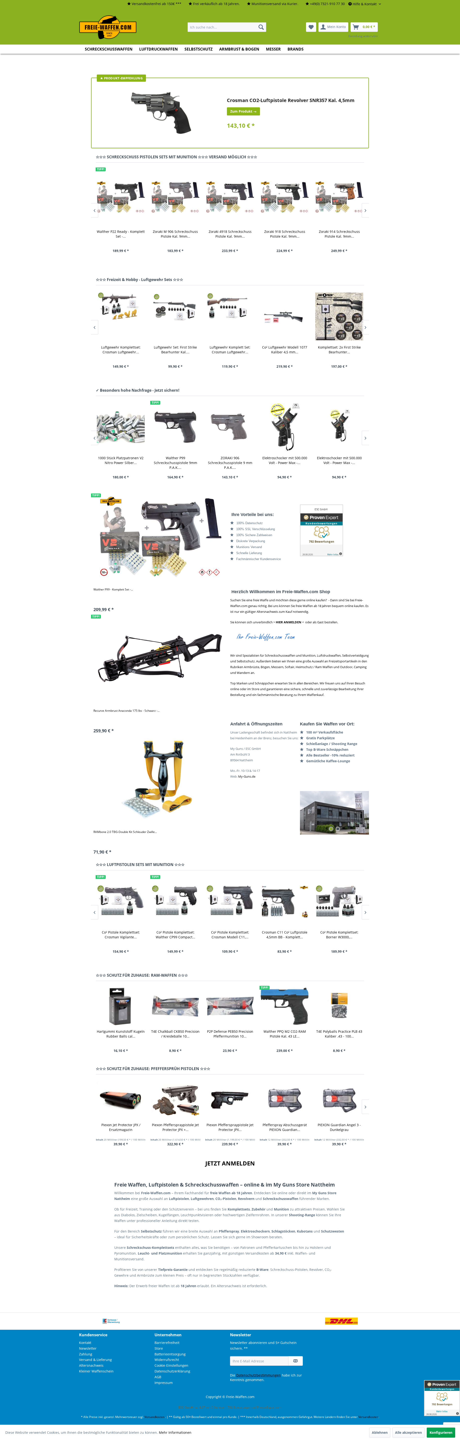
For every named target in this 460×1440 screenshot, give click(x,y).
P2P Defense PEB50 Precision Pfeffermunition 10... (230, 1033)
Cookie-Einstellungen (171, 1365)
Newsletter (88, 1348)
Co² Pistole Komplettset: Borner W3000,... (285, 934)
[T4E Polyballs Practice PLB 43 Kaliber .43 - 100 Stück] (339, 1006)
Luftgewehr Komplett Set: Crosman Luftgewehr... (175, 349)
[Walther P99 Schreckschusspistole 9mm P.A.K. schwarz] (121, 427)
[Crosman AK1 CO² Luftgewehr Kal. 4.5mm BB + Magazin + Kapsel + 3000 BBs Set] (339, 316)
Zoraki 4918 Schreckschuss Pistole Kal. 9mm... (175, 234)
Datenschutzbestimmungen (258, 1375)
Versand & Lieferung (95, 1359)
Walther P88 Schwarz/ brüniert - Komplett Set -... (339, 234)
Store (159, 1348)
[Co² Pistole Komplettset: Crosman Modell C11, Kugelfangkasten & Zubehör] (175, 901)
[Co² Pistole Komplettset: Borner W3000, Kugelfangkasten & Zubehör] (285, 901)
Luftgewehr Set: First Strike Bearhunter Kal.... (120, 349)
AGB (158, 1377)
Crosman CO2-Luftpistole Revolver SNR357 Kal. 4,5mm (291, 100)
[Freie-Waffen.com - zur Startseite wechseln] (108, 27)
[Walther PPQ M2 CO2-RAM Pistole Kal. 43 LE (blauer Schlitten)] (285, 1006)
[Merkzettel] (311, 27)
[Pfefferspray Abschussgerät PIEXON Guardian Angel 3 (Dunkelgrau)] (285, 1099)
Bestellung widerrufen (363, 36)
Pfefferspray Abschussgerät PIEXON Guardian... (285, 1127)
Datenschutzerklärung (172, 1371)
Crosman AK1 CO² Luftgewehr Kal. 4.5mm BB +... (339, 349)
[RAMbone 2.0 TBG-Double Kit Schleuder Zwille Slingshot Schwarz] (160, 779)
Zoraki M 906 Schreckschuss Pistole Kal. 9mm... (120, 234)
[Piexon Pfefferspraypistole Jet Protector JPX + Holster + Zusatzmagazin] (175, 1099)
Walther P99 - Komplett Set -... (113, 589)
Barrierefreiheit (167, 1342)
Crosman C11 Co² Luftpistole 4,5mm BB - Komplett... (230, 934)
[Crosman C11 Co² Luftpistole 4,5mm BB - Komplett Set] (230, 901)
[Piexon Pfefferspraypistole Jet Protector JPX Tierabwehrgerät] (230, 1099)
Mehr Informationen (175, 1432)
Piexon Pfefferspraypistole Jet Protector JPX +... (175, 1127)
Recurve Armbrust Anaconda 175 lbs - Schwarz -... (126, 711)
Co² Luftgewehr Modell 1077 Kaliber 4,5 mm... (230, 349)
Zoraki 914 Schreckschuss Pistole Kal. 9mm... (284, 234)
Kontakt (85, 1342)
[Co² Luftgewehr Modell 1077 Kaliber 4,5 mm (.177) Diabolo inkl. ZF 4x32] (230, 316)
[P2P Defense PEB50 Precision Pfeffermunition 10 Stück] (230, 1006)
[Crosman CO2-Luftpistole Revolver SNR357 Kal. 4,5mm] (161, 113)
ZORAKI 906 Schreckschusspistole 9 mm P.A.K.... (175, 463)
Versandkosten (154, 1417)
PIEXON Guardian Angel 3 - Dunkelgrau (339, 1127)
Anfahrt (334, 813)
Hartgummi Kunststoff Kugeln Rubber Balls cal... (121, 1033)
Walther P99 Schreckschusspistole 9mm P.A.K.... (121, 463)
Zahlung (85, 1354)
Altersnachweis (91, 1365)
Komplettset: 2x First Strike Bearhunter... (284, 349)
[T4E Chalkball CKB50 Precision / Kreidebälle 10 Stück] (175, 1006)
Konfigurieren (441, 1432)
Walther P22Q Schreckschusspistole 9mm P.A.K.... (339, 463)
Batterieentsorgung (170, 1354)
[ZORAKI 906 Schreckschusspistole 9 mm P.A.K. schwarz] (175, 427)
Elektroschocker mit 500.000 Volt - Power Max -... (230, 460)
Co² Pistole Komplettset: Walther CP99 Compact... (121, 934)
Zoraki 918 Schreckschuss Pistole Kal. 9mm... (230, 234)
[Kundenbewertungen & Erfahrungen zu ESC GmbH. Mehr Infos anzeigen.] (334, 530)
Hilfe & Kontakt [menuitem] (365, 4)
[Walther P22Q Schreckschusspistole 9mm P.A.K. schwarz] (339, 427)
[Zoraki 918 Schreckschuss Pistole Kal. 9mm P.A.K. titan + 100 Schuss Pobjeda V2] (230, 197)
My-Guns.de (246, 776)
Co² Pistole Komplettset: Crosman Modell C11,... (175, 934)
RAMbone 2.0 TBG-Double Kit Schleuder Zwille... (125, 832)
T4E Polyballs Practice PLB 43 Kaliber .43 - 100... (339, 1033)
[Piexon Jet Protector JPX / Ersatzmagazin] (121, 1099)
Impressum (164, 1382)
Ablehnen (380, 1432)
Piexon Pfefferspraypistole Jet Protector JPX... (230, 1127)
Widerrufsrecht (167, 1359)
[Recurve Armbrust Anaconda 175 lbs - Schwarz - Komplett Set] (160, 657)
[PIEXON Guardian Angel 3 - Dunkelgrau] (339, 1099)
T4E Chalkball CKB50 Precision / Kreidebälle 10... (175, 1033)
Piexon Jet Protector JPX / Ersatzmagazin (120, 1127)
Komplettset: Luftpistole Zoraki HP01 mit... (339, 934)
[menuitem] (154, 4)
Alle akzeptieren (408, 1432)
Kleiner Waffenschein (96, 1371)
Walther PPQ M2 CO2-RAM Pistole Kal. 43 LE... (285, 1033)
